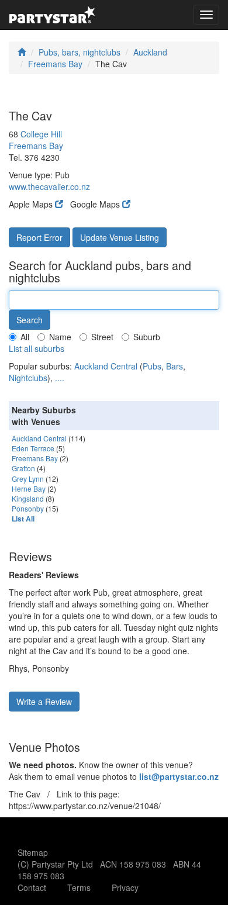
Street (102, 337)
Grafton (23, 468)
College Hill (41, 134)
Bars (174, 366)
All (24, 337)
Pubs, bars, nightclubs (79, 52)
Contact (32, 887)
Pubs (152, 366)
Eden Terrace (33, 448)
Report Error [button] (39, 237)
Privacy (125, 887)
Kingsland (28, 498)
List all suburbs (36, 348)
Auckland (150, 52)
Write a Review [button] (44, 701)
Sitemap (33, 852)
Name (60, 337)
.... (59, 378)
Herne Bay (29, 488)
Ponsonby (28, 508)
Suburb (146, 337)
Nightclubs (28, 378)
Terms (79, 887)
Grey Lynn (28, 478)
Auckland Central (105, 366)
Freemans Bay (55, 64)
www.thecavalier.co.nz (49, 186)
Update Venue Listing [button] (119, 237)
